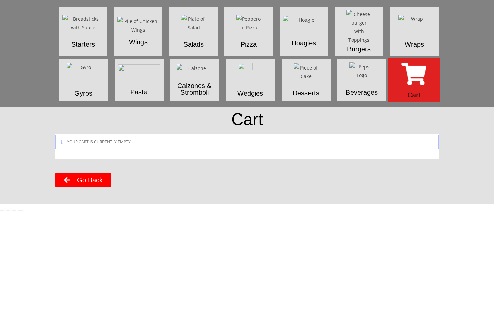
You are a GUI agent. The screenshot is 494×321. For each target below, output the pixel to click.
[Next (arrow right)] (8, 219)
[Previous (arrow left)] (2, 219)
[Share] (14, 210)
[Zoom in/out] (2, 210)
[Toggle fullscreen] (8, 210)
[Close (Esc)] (20, 210)
